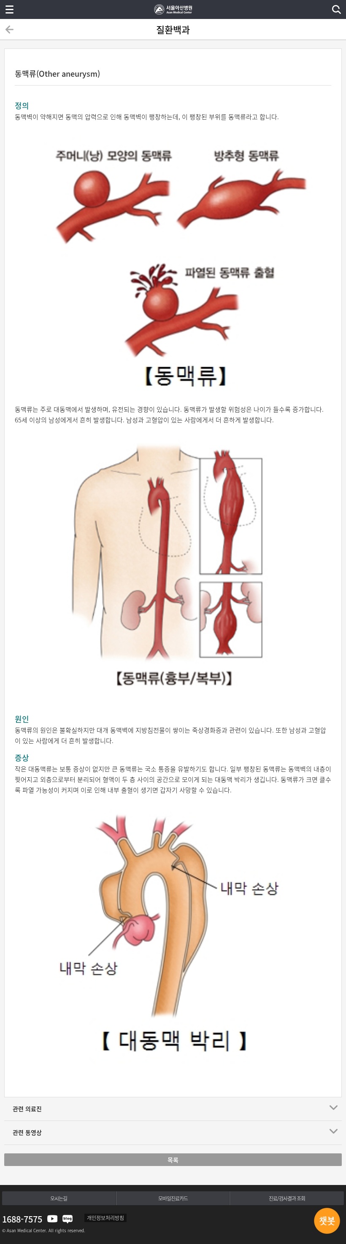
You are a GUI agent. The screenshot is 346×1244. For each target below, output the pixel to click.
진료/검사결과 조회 (287, 1198)
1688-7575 (22, 1219)
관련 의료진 (27, 1108)
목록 (173, 1159)
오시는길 (58, 1198)
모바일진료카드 (173, 1198)
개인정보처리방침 (105, 1218)
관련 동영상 (27, 1132)
